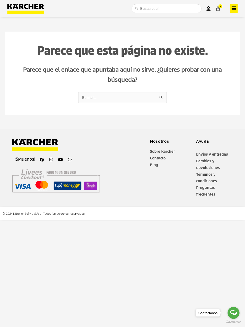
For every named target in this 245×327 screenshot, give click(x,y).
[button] (234, 8)
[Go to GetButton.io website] (233, 322)
